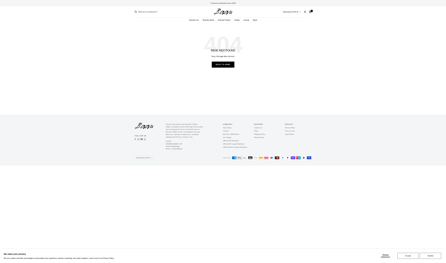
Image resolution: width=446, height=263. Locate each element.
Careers (226, 131)
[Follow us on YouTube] (141, 139)
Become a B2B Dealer (231, 134)
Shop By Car (194, 20)
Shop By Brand (208, 20)
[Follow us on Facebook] (135, 139)
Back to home (223, 64)
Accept (408, 256)
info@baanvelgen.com (174, 144)
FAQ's (256, 131)
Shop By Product (224, 20)
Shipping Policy (259, 134)
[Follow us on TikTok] (145, 139)
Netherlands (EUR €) (290, 12)
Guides (237, 20)
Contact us (258, 128)
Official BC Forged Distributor (233, 144)
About (255, 20)
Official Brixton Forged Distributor (235, 147)
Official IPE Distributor (231, 141)
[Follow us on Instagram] (138, 139)
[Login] (305, 12)
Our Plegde (227, 137)
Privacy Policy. (108, 258)
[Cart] (310, 12)
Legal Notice (289, 134)
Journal (246, 20)
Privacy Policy (290, 128)
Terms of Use (290, 131)
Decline (430, 256)
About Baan (227, 128)
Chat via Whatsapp (173, 146)
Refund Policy (259, 137)
